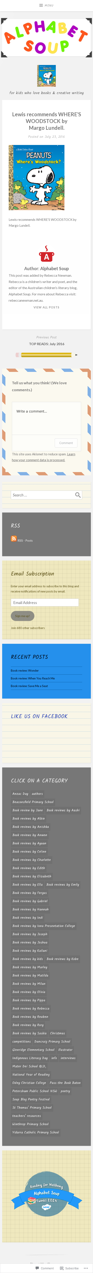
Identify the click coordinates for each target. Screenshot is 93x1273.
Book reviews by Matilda (30, 975)
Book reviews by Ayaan (29, 843)
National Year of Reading (31, 1074)
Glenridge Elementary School (33, 1050)
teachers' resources (26, 1116)
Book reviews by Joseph (29, 934)
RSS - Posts (25, 540)
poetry (65, 1091)
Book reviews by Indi (27, 917)
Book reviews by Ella (27, 884)
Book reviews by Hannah (30, 909)
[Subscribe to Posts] (14, 540)
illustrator (65, 1050)
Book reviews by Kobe (62, 959)
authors (37, 794)
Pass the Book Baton (65, 1083)
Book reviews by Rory (27, 1025)
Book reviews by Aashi (63, 810)
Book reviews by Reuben (30, 1017)
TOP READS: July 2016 (46, 340)
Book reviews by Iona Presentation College (43, 926)
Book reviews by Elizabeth (31, 876)
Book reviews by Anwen (29, 835)
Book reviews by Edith (28, 868)
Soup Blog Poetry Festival (31, 1099)
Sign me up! (22, 616)
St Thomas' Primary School (32, 1107)
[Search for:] (46, 495)
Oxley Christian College (29, 1083)
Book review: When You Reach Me (33, 678)
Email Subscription (32, 574)
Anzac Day (20, 794)
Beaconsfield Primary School (33, 802)
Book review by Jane (27, 810)
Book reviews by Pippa (28, 1000)
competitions (21, 1041)
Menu (49, 5)
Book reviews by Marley (29, 967)
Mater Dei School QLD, (29, 1066)
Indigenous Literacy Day (30, 1058)
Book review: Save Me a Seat (29, 686)
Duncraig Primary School (52, 1041)
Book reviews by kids (27, 959)
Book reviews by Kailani (29, 951)
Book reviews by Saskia (29, 1033)
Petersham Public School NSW (34, 1091)
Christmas (57, 1033)
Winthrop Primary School (30, 1124)
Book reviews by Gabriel (30, 901)
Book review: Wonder (25, 670)
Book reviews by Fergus (29, 893)
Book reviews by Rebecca (30, 1008)
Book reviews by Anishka (30, 827)
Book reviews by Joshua (29, 942)
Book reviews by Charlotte (31, 860)
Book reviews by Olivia (28, 992)
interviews (68, 1058)
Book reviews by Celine (29, 851)
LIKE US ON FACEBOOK (39, 716)
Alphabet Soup (54, 268)
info (54, 1058)
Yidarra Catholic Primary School (35, 1132)
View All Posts (46, 307)
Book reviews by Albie (28, 818)
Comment (66, 443)
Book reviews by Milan (28, 984)
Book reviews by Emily (62, 884)
